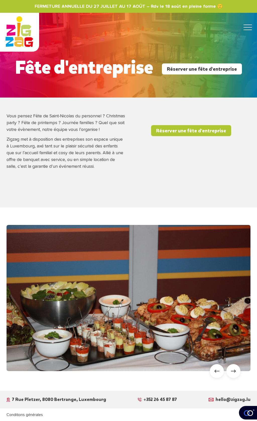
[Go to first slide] (233, 371)
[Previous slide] (217, 371)
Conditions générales (25, 414)
